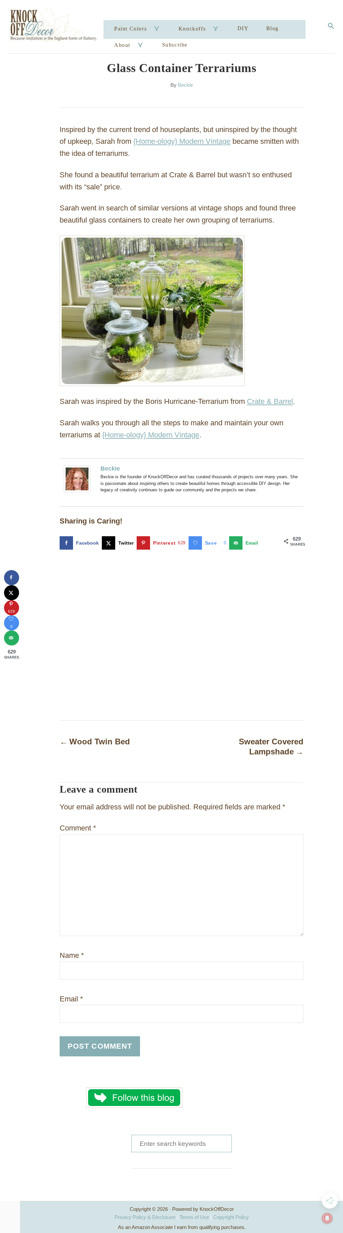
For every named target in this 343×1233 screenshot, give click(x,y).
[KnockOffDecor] (57, 26)
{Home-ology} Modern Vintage (181, 141)
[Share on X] (11, 592)
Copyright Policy (231, 1217)
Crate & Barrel (270, 401)
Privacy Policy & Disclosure (145, 1217)
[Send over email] (11, 637)
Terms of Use (194, 1217)
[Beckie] (79, 479)
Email (71, 999)
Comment (78, 828)
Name (72, 955)
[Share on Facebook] (11, 577)
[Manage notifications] (327, 1218)
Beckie (185, 85)
